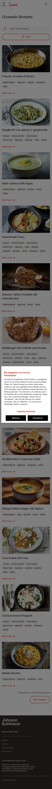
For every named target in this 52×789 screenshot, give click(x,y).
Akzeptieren (38, 418)
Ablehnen (16, 418)
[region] (26, 394)
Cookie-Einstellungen (26, 411)
